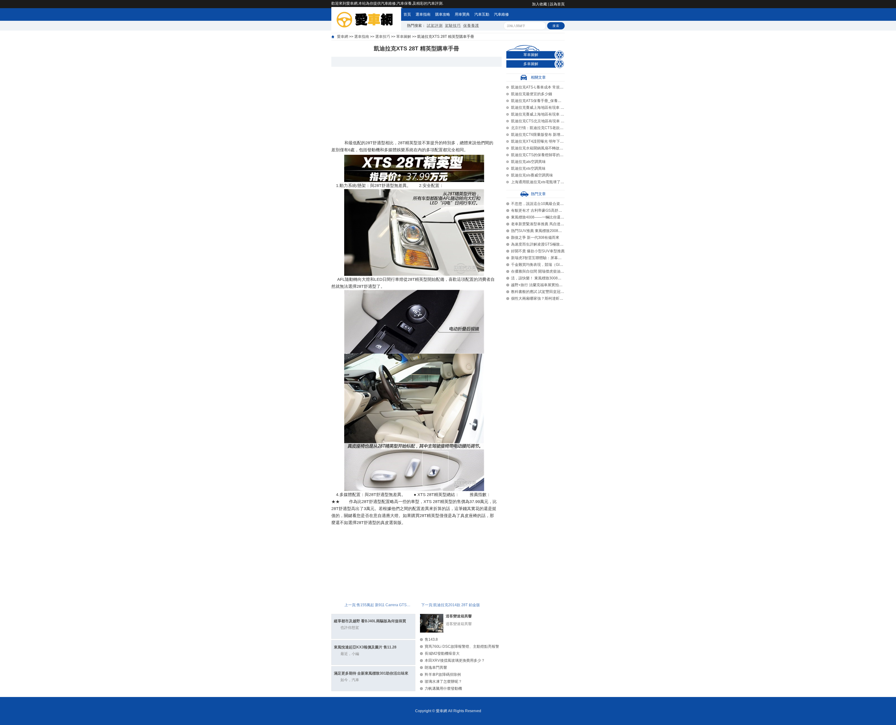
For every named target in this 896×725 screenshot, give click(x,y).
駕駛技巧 (453, 26)
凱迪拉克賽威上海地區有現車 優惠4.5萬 (544, 107)
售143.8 (431, 639)
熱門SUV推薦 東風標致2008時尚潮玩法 (544, 231)
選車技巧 (382, 37)
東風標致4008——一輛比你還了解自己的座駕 (549, 217)
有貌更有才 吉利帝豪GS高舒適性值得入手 (546, 210)
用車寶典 (462, 14)
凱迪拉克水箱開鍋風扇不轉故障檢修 (541, 148)
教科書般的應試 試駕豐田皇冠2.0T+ (540, 292)
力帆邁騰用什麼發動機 (443, 688)
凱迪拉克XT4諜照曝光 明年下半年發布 (543, 141)
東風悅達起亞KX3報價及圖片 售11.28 (365, 647)
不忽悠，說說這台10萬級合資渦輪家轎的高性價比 (552, 204)
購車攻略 (442, 14)
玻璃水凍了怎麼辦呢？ (443, 681)
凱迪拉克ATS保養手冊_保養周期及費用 (543, 101)
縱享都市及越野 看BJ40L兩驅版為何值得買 (370, 621)
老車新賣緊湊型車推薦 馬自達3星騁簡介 (544, 224)
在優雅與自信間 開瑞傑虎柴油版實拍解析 (545, 271)
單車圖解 (403, 37)
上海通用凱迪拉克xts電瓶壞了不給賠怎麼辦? (548, 182)
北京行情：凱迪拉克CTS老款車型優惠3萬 (546, 128)
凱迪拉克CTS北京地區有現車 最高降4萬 (544, 121)
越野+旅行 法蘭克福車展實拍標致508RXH (546, 285)
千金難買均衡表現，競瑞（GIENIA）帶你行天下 (551, 265)
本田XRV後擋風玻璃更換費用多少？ (455, 660)
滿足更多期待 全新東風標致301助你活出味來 (371, 673)
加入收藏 (539, 4)
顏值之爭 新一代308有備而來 (535, 237)
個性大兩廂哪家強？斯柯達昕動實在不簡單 (546, 298)
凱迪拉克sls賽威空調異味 (532, 175)
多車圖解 (530, 64)
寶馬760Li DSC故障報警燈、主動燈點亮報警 (462, 646)
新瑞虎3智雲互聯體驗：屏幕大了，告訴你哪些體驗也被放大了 (562, 258)
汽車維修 (501, 14)
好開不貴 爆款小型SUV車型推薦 (538, 251)
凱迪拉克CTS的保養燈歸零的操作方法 (543, 155)
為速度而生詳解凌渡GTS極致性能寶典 (543, 244)
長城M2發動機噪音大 (442, 653)
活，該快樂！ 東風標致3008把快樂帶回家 (545, 278)
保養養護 (471, 26)
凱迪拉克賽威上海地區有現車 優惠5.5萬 (544, 114)
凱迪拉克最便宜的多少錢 (531, 94)
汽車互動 (481, 14)
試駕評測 (435, 26)
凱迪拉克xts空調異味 (528, 168)
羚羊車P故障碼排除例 (443, 674)
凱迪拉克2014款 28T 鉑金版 (456, 605)
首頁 (407, 14)
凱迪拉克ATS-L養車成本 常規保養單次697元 (548, 87)
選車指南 (423, 14)
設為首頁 (557, 4)
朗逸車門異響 (436, 667)
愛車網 (342, 37)
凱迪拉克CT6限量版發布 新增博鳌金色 (543, 135)
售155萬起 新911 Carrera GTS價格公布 (389, 605)
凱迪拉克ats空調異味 (528, 162)
